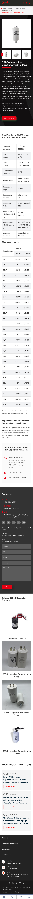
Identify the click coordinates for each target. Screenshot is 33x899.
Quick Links (5, 849)
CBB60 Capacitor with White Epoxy (16, 714)
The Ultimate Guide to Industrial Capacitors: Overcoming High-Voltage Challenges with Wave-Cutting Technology (16, 821)
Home (4, 8)
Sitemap (4, 892)
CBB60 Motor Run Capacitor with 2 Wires (16, 752)
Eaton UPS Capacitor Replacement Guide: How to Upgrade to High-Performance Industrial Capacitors (15, 780)
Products (10, 8)
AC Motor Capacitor (19, 8)
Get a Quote (8, 118)
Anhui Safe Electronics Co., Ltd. (19, 887)
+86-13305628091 (10, 502)
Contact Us (6, 855)
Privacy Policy (15, 892)
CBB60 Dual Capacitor (16, 638)
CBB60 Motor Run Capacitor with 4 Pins (16, 675)
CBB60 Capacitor (7, 10)
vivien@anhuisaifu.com (12, 508)
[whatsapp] (21, 897)
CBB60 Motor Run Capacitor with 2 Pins (13, 12)
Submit (7, 587)
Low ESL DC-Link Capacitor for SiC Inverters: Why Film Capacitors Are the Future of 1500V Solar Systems (15, 800)
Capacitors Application (10, 843)
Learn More (8, 786)
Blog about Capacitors (16, 765)
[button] (2, 54)
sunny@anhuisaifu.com (13, 541)
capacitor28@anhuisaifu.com (15, 535)
